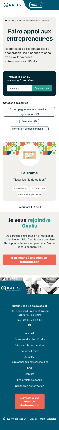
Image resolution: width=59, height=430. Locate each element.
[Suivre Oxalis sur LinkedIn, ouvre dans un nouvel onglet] (29, 324)
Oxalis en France (29, 351)
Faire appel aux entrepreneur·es (29, 361)
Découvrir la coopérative (29, 345)
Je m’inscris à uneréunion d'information (29, 401)
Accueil (29, 333)
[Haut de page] (54, 424)
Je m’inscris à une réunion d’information (29, 260)
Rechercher (43, 88)
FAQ (29, 367)
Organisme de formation (29, 385)
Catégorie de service (16, 102)
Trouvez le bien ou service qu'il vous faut (21, 78)
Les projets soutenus (29, 379)
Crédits (33, 419)
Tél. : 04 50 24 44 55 (29, 319)
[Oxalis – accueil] (10, 288)
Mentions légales (48, 419)
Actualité (29, 357)
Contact (29, 373)
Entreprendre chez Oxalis (29, 339)
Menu (34, 5)
